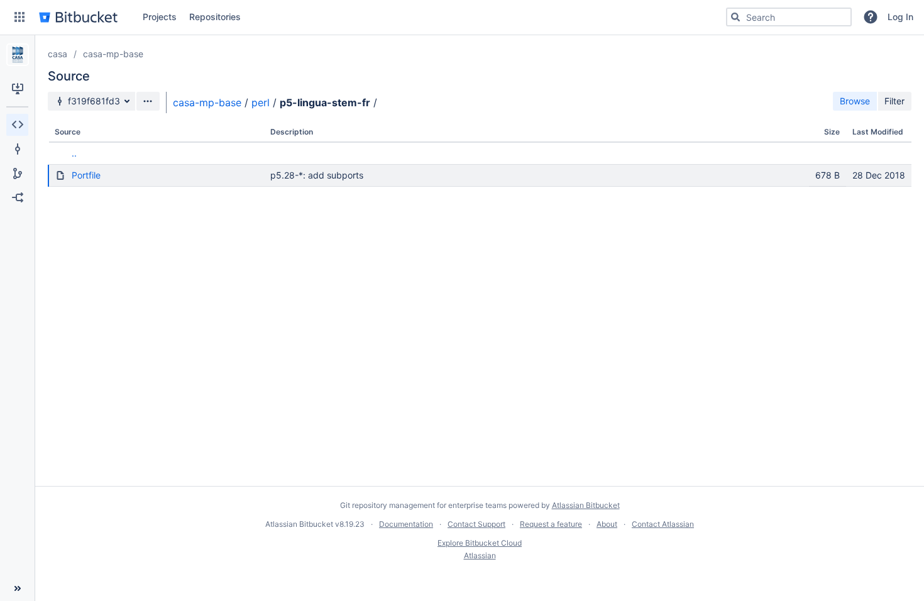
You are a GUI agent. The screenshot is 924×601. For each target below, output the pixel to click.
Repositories (215, 16)
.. (74, 153)
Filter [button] (894, 101)
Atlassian (480, 555)
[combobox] (789, 17)
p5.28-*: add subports (316, 175)
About (607, 524)
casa (57, 53)
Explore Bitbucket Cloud (479, 543)
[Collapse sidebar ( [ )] (17, 588)
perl (260, 102)
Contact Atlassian (663, 524)
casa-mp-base (113, 53)
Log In (900, 16)
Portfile (86, 175)
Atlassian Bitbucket (586, 505)
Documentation (406, 524)
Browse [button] (855, 101)
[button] (19, 17)
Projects (160, 16)
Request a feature (551, 524)
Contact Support (476, 524)
